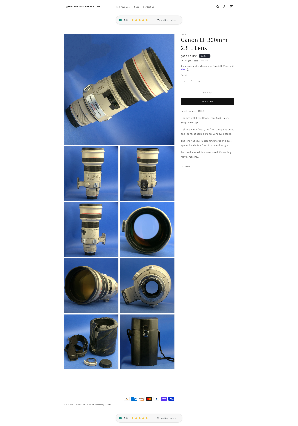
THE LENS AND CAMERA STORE (82, 404)
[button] (217, 6)
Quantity (185, 75)
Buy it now (208, 101)
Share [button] (187, 166)
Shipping (185, 60)
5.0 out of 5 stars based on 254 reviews (166, 20)
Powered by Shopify (103, 404)
